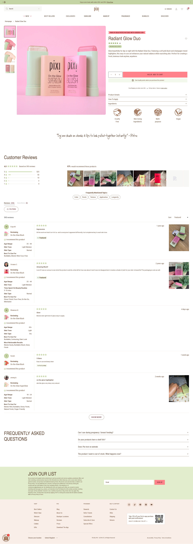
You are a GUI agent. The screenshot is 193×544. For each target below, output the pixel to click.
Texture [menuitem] (93, 197)
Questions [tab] (22, 203)
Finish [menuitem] (84, 197)
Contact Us (113, 509)
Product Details (114, 95)
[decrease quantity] (111, 74)
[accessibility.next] (190, 2)
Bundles (145, 16)
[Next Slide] (187, 178)
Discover (164, 16)
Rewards (169, 9)
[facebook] (140, 505)
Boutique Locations (63, 516)
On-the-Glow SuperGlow (19, 386)
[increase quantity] (119, 74)
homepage (8, 21)
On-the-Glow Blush (17, 235)
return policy (164, 88)
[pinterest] (146, 505)
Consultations (88, 516)
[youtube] (151, 505)
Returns (112, 520)
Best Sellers (49, 16)
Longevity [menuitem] (115, 197)
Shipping (112, 516)
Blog (58, 509)
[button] (21, 171)
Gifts (35, 527)
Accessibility (150, 538)
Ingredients (112, 104)
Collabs (36, 524)
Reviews (59, 520)
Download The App (63, 527)
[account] (176, 9)
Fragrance (125, 16)
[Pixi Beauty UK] (96, 9)
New (27, 16)
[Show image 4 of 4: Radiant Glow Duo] (10, 69)
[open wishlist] (182, 9)
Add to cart (155, 75)
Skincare (87, 16)
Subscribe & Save (89, 520)
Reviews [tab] (9, 203)
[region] (128, 178)
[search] (7, 9)
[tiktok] (135, 505)
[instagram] (129, 505)
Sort (170, 217)
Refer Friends (88, 513)
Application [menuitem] (104, 197)
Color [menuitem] (76, 197)
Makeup (106, 16)
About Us (59, 513)
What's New (37, 513)
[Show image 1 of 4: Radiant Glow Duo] (10, 32)
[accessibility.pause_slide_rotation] (4, 2)
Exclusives (70, 16)
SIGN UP (159, 482)
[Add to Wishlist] (186, 38)
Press (58, 524)
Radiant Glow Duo (20, 21)
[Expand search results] (39, 9)
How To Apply (113, 99)
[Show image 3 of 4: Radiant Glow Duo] (10, 57)
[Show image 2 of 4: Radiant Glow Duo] (10, 44)
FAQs (111, 513)
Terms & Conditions (166, 538)
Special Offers (88, 524)
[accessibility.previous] (2, 2)
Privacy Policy (157, 538)
